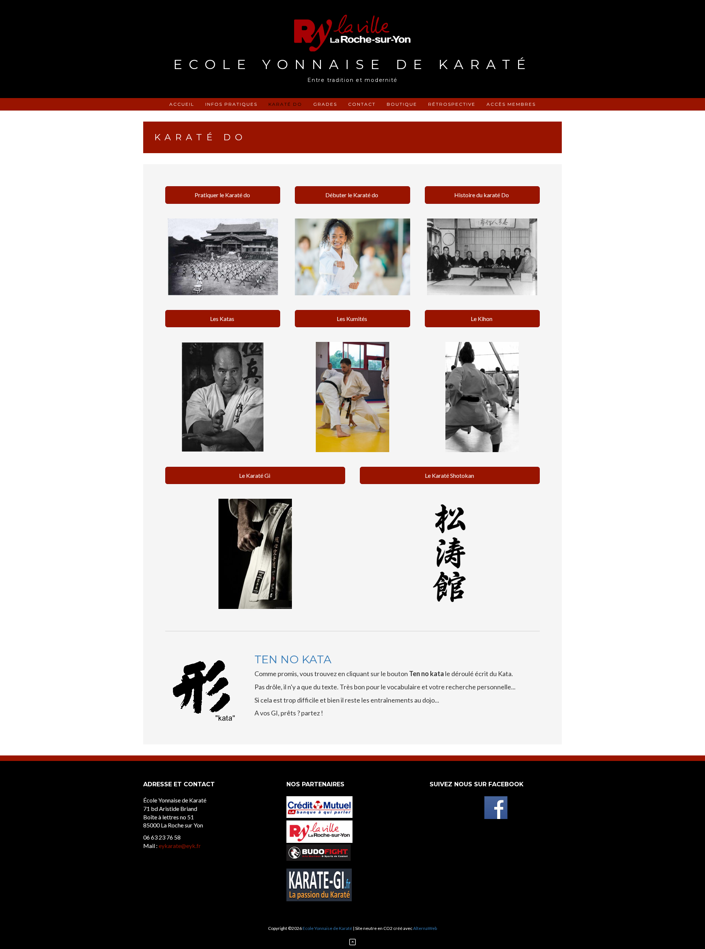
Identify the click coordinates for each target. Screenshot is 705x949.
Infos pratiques (231, 104)
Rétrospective (452, 104)
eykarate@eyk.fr (180, 845)
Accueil (181, 104)
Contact (362, 104)
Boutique (402, 104)
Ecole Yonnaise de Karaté (352, 64)
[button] (222, 194)
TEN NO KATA (293, 659)
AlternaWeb (425, 928)
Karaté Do (285, 104)
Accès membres (511, 104)
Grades (325, 104)
